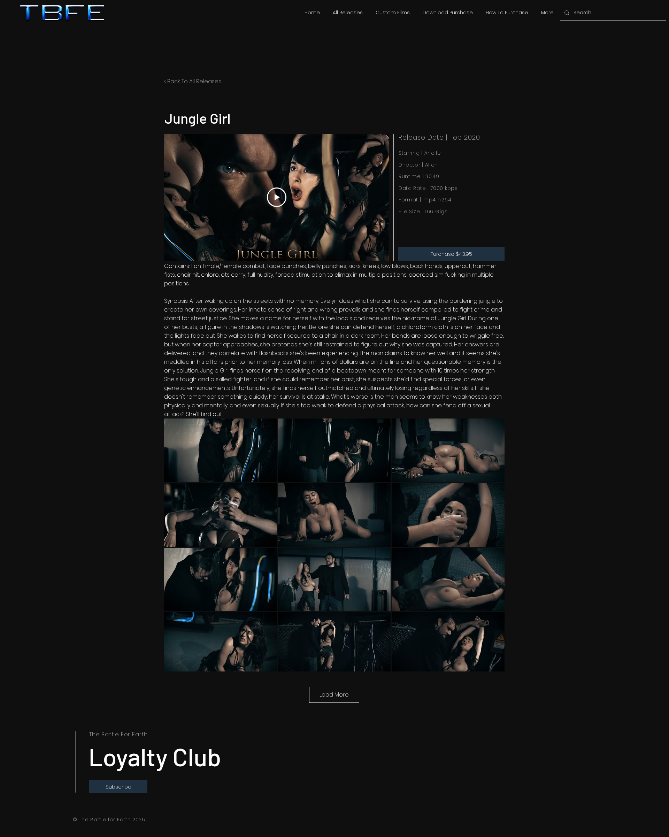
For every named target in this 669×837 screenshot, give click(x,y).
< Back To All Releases (192, 81)
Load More (334, 695)
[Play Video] (276, 197)
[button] (347, 12)
